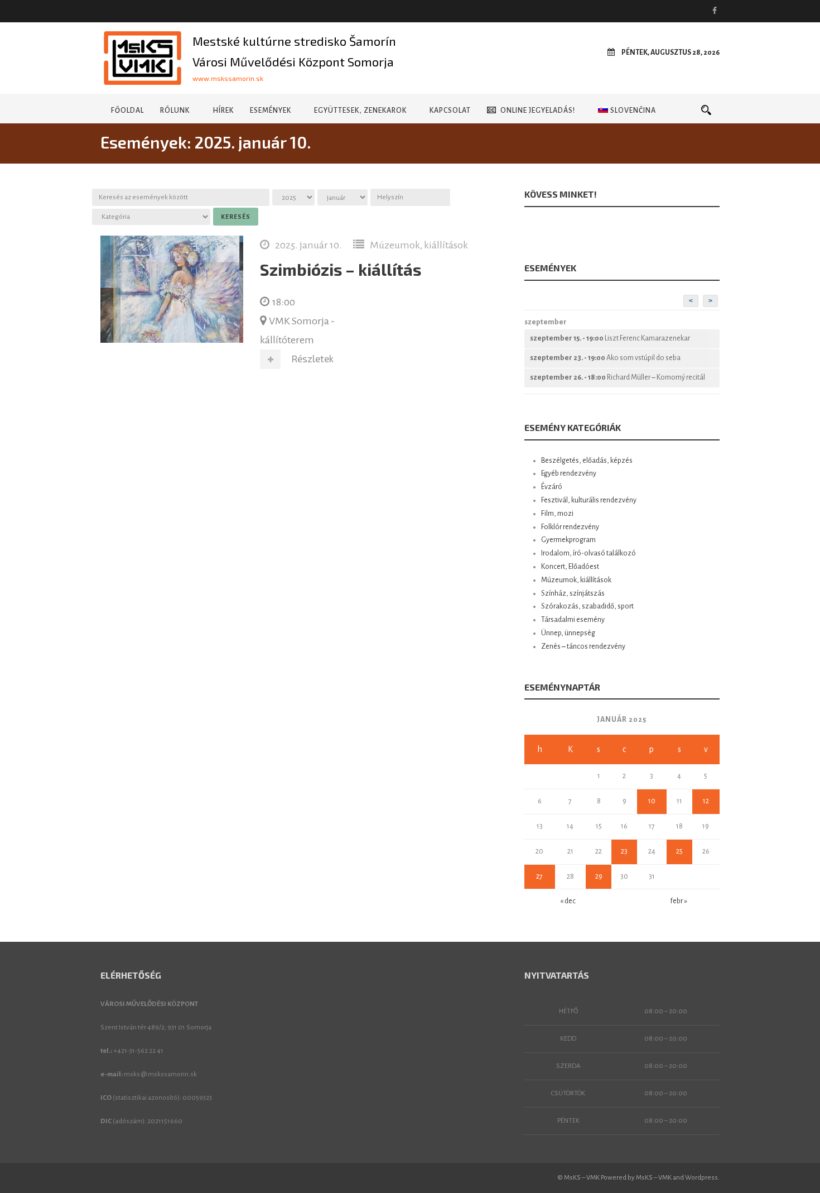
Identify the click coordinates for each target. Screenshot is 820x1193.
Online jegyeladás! (537, 110)
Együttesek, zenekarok (360, 110)
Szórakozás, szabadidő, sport (587, 606)
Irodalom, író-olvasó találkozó (588, 553)
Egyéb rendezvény (568, 473)
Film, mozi (557, 514)
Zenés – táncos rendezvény (583, 646)
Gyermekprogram (568, 540)
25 (679, 851)
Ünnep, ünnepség (568, 633)
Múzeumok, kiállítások (419, 245)
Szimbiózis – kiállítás (340, 269)
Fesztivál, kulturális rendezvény (588, 500)
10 (651, 801)
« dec (568, 901)
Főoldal (127, 110)
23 (624, 851)
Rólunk (175, 110)
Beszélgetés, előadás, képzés (587, 460)
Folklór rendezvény (570, 527)
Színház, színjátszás (573, 593)
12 (706, 801)
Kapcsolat (450, 110)
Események (270, 110)
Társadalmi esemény (573, 620)
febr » (678, 901)
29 (598, 876)
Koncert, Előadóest (570, 567)
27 (539, 876)
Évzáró (551, 487)
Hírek (223, 110)
